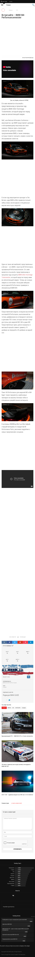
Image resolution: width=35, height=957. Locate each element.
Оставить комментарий (16, 803)
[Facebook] (20, 895)
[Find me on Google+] (4, 700)
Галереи (15, 682)
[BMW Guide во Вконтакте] (13, 895)
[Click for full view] (17, 89)
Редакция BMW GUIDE (11, 695)
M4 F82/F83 (10, 682)
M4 (7, 682)
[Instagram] (18, 895)
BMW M (4, 682)
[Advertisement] (17, 37)
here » (24, 954)
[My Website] (9, 700)
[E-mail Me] (7, 700)
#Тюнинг (5, 687)
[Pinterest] (22, 895)
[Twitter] (15, 895)
